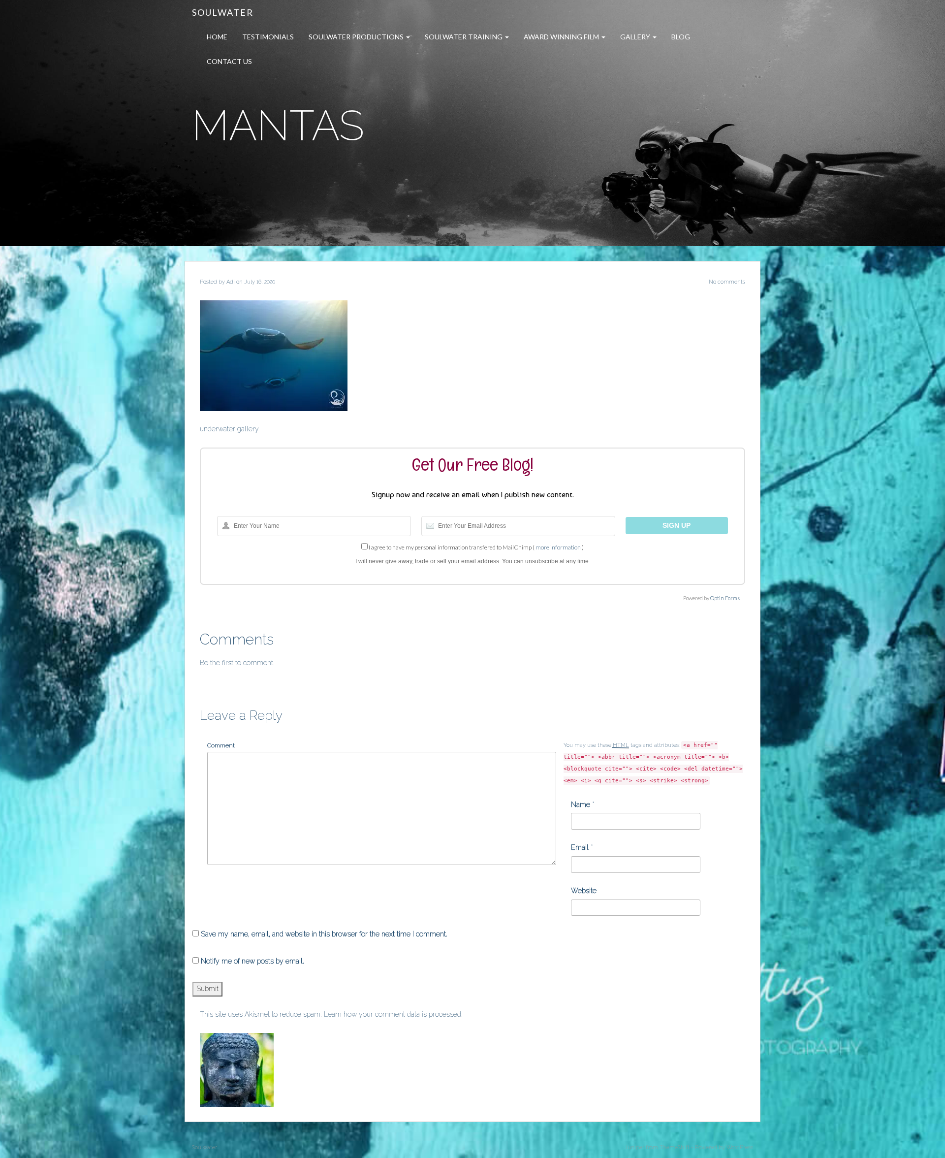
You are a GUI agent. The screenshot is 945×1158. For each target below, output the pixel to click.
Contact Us (229, 61)
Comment (221, 745)
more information (558, 547)
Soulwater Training (464, 36)
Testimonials (268, 36)
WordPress (739, 1147)
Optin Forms (725, 598)
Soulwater (222, 12)
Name (580, 804)
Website (584, 891)
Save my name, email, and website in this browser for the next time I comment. (324, 934)
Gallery (636, 36)
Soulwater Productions (357, 36)
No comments (727, 282)
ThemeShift (675, 1147)
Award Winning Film (562, 36)
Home (217, 36)
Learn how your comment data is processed (392, 1014)
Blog (680, 36)
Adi (230, 282)
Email (580, 847)
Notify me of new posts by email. (252, 961)
